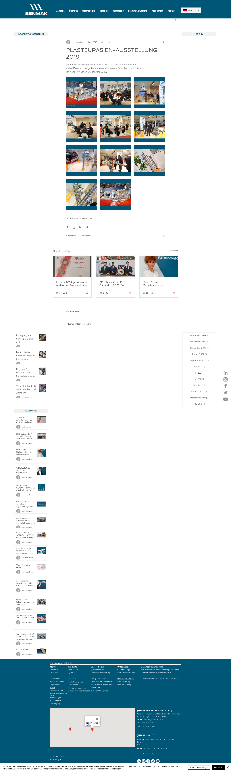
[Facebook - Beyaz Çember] (148, 761)
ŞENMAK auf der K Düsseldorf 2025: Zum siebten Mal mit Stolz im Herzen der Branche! (113, 283)
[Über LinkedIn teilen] (80, 227)
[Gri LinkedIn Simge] (225, 373)
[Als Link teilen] (87, 227)
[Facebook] (225, 386)
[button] (175, 19)
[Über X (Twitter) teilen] (74, 227)
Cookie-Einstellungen (199, 767)
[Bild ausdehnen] (81, 92)
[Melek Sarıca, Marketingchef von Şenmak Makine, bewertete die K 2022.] (159, 266)
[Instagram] (225, 379)
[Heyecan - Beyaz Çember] (153, 761)
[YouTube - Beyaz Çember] (158, 761)
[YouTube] (225, 399)
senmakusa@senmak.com (155, 748)
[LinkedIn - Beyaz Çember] (139, 761)
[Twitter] (225, 392)
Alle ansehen (172, 250)
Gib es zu (218, 767)
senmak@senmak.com (153, 719)
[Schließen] (227, 767)
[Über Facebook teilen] (67, 227)
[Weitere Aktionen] (163, 42)
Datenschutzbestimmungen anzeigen (105, 768)
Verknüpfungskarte (61, 662)
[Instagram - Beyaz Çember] (144, 761)
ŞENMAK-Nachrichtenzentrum (79, 218)
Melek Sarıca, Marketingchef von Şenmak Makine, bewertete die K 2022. (158, 283)
